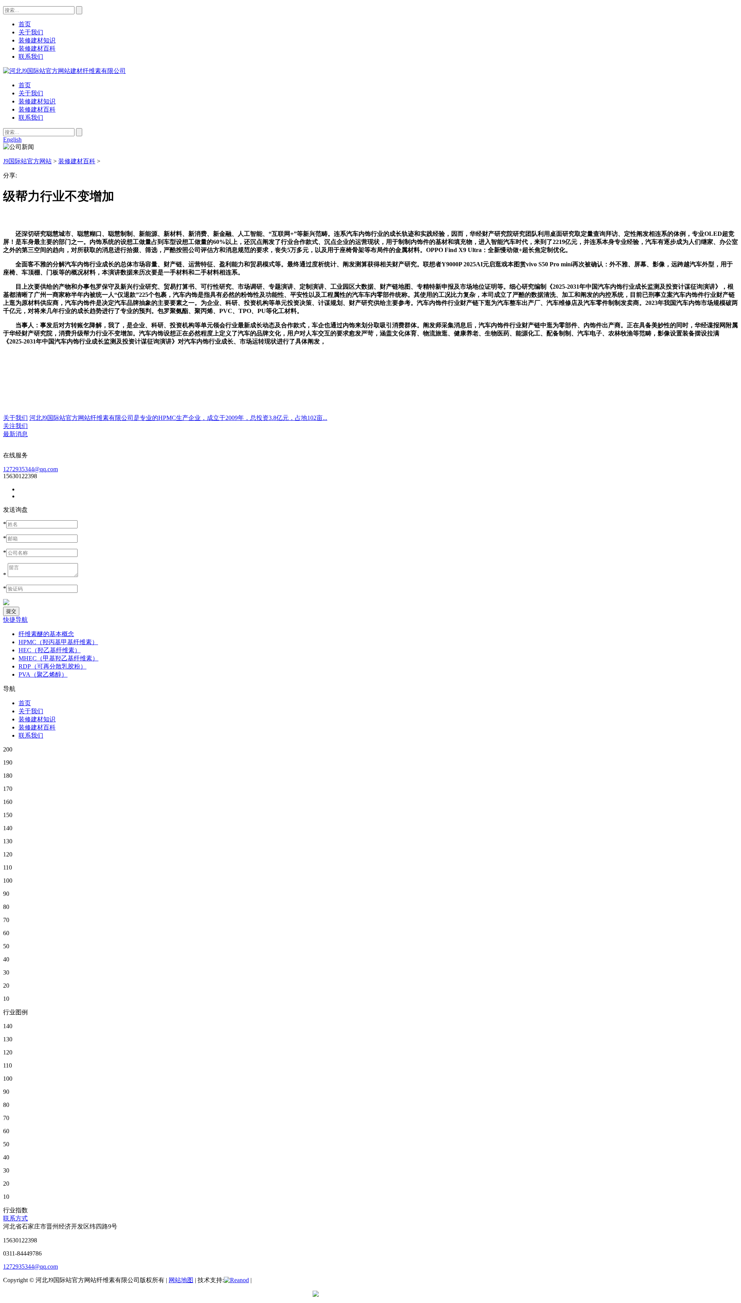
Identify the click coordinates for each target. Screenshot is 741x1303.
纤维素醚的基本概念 (46, 634)
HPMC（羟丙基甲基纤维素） (58, 642)
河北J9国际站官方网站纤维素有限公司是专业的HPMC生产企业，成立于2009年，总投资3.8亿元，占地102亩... (178, 418)
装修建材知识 (37, 101)
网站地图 (181, 1280)
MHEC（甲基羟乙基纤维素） (58, 658)
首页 (25, 85)
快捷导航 (15, 619)
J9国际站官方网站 (27, 161)
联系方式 (15, 1218)
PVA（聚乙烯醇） (43, 674)
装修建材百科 (37, 109)
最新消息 (15, 434)
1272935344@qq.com (30, 469)
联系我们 (31, 117)
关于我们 (31, 93)
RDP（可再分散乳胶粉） (52, 666)
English (12, 139)
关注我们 (15, 426)
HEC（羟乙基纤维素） (50, 650)
